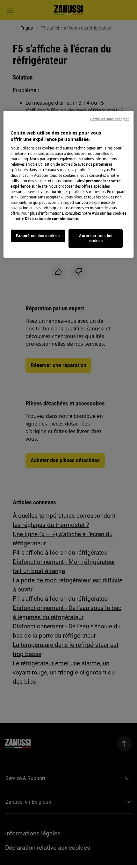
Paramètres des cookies (38, 236)
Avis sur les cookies (109, 213)
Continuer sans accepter (109, 119)
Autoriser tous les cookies (95, 238)
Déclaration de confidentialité (51, 218)
